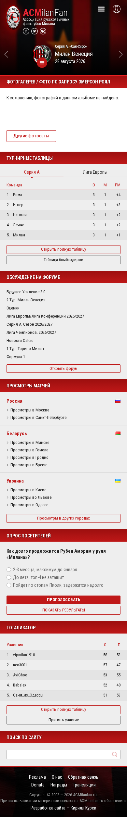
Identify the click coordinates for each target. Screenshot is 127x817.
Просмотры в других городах (63, 518)
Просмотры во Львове (30, 497)
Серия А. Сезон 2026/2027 (29, 324)
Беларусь (17, 433)
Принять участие (64, 719)
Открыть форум (63, 368)
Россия (14, 401)
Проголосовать (63, 599)
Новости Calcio (20, 340)
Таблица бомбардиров (63, 259)
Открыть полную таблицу (63, 249)
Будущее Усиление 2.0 (26, 291)
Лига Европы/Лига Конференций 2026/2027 (45, 316)
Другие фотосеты (31, 136)
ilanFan (45, 12)
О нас (57, 777)
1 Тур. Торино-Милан (25, 348)
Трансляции (84, 784)
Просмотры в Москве (29, 410)
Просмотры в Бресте (28, 465)
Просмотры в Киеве (28, 490)
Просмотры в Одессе (29, 505)
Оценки (13, 308)
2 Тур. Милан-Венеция (26, 299)
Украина (15, 481)
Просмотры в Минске (29, 442)
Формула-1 (16, 356)
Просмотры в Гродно (29, 457)
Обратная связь (83, 777)
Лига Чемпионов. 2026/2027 (31, 332)
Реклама (37, 777)
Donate (38, 784)
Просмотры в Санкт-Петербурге (38, 417)
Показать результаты (63, 610)
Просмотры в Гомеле (29, 450)
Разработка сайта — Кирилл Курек (63, 808)
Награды (58, 784)
